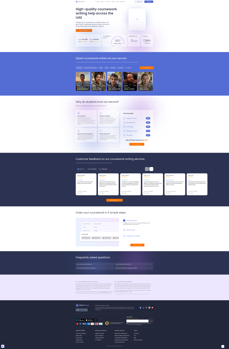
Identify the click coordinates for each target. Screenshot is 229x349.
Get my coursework (84, 30)
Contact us (136, 333)
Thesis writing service (119, 342)
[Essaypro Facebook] (140, 308)
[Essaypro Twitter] (146, 308)
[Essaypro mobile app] (80, 320)
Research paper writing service (121, 335)
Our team (94, 2)
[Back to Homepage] (82, 305)
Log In (139, 2)
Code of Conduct (80, 342)
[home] (81, 2)
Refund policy (79, 335)
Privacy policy (79, 337)
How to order (108, 2)
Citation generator (99, 337)
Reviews (114, 2)
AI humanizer (98, 340)
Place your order (137, 144)
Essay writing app (99, 335)
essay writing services (104, 291)
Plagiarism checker (99, 333)
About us (119, 2)
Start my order (137, 245)
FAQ (135, 335)
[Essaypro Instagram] (143, 308)
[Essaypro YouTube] (152, 308)
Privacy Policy (139, 324)
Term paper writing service (120, 337)
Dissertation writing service (120, 333)
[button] (100, 2)
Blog (135, 337)
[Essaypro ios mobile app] (89, 320)
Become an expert (138, 340)
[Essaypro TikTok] (149, 308)
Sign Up (149, 2)
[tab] (79, 67)
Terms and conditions (81, 333)
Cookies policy (79, 340)
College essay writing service (121, 340)
